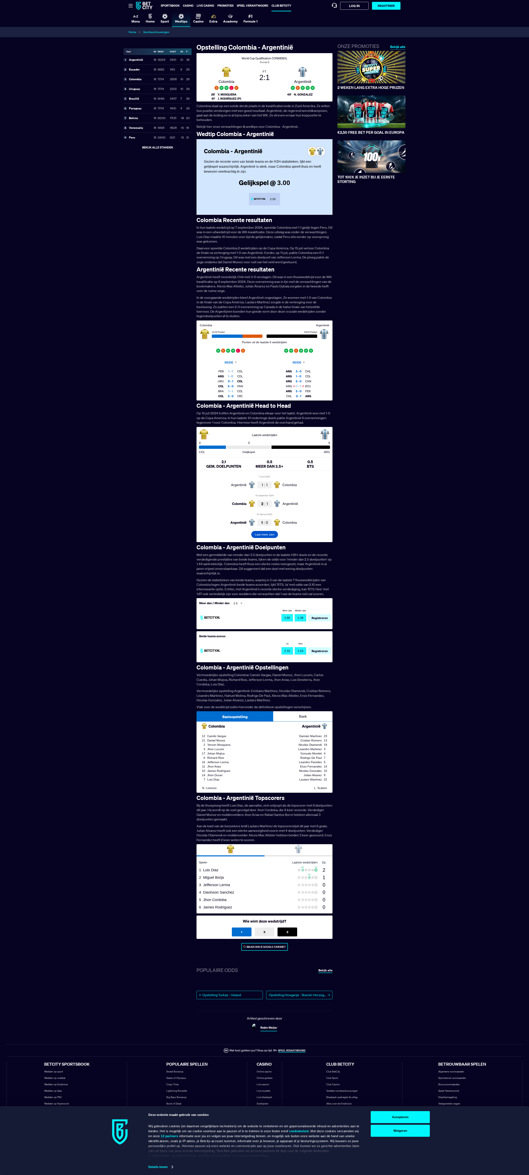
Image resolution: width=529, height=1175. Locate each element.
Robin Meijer (268, 1027)
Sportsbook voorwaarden (452, 1078)
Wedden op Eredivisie (56, 1084)
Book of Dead (173, 1103)
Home (132, 32)
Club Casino (333, 1084)
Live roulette (263, 1091)
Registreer (386, 6)
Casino (188, 5)
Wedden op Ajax (53, 1091)
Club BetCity (281, 5)
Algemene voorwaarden (451, 1071)
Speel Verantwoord (448, 1091)
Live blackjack (264, 1097)
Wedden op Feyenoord (56, 1103)
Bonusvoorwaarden (449, 1084)
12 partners (169, 1136)
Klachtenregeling (447, 1097)
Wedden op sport (53, 1071)
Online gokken (265, 1078)
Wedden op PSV (53, 1097)
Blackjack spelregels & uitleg (341, 1097)
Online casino (264, 1071)
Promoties (225, 5)
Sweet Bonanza (174, 1071)
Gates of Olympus (176, 1078)
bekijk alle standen (157, 147)
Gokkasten (262, 1103)
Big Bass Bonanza (176, 1097)
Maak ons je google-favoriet (266, 947)
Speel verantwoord (252, 5)
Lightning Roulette (176, 1091)
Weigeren (400, 1130)
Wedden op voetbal (54, 1078)
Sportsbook (170, 5)
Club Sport (332, 1078)
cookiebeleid (299, 1131)
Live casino (205, 5)
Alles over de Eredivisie (338, 1103)
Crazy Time (172, 1084)
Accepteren (400, 1117)
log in (354, 6)
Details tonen (158, 1167)
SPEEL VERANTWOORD (291, 1050)
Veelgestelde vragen (449, 1103)
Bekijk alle (397, 47)
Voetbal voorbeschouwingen (342, 1091)
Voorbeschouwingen (156, 32)
